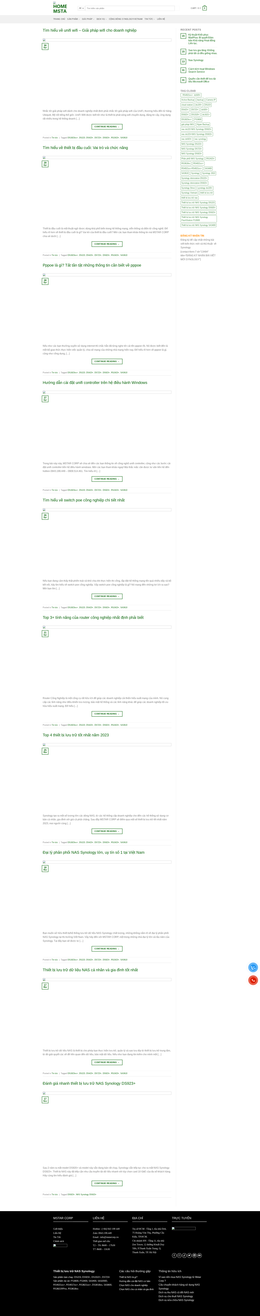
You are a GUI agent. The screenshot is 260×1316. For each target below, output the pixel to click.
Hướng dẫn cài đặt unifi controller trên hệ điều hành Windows (95, 382)
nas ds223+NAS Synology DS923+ (196, 134)
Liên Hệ (57, 1233)
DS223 (82, 138)
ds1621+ (206, 114)
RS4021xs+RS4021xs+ (191, 168)
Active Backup (187, 100)
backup (200, 100)
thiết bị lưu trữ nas (189, 198)
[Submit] (177, 8)
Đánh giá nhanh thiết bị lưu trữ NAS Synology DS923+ (89, 1083)
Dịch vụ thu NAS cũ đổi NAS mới (176, 1292)
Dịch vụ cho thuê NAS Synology (176, 1296)
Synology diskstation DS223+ (194, 178)
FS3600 (198, 119)
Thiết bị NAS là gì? (128, 1277)
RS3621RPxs (60, 1288)
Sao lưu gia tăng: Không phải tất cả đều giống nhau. (202, 51)
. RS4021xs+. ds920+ (191, 95)
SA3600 (107, 1284)
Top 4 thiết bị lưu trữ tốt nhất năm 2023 (76, 735)
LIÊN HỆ (161, 19)
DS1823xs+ (73, 138)
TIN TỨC (149, 19)
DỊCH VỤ (101, 19)
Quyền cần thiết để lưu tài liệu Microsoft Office (202, 80)
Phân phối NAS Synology (192, 158)
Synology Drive (188, 188)
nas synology (200, 139)
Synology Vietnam (189, 193)
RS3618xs (185, 163)
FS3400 (83, 1281)
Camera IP (211, 100)
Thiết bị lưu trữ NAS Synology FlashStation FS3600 (194, 218)
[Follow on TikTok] (184, 1255)
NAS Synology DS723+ (191, 149)
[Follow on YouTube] (199, 1255)
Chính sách (58, 1241)
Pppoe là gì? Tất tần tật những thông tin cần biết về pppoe (92, 265)
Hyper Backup (203, 124)
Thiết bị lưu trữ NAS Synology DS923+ (198, 212)
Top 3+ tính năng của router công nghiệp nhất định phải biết (93, 617)
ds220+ (198, 105)
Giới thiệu (58, 1229)
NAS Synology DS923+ (86, 1194)
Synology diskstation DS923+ (194, 183)
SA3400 (208, 168)
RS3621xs (84, 1284)
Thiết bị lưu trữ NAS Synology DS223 (197, 202)
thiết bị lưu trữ (206, 193)
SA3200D (102, 1281)
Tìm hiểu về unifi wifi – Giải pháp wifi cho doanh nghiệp (89, 30)
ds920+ (204, 109)
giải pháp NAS (187, 124)
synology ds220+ (205, 188)
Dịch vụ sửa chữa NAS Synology (176, 1300)
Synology (195, 173)
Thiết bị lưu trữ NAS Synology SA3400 (198, 225)
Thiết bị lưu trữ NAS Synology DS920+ (198, 207)
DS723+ (98, 138)
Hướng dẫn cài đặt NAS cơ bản (134, 1281)
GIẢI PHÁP (87, 19)
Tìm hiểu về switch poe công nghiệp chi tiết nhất (84, 500)
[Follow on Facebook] (174, 1255)
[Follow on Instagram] (179, 1255)
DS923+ (106, 138)
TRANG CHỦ (59, 19)
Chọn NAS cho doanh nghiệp (133, 1285)
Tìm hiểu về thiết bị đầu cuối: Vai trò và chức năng (85, 148)
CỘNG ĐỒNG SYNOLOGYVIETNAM (125, 19)
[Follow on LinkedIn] (194, 1255)
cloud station (187, 105)
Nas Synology (195, 60)
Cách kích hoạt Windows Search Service (201, 70)
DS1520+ (195, 114)
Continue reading (107, 126)
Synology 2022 (208, 173)
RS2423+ (115, 138)
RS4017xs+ (72, 1284)
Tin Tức (57, 1237)
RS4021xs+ (198, 163)
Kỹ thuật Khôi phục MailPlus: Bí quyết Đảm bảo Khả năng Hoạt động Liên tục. (201, 39)
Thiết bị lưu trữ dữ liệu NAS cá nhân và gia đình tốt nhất (90, 970)
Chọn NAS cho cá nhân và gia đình (136, 1289)
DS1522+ (96, 1277)
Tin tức (55, 138)
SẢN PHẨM (72, 19)
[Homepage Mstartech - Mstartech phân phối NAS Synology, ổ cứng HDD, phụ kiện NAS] (63, 8)
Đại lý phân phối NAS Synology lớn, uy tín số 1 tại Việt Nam (94, 852)
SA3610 (123, 138)
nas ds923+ (186, 139)
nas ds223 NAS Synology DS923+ (196, 129)
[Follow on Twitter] (189, 1255)
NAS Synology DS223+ (191, 144)
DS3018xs (97, 1284)
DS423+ (89, 138)
